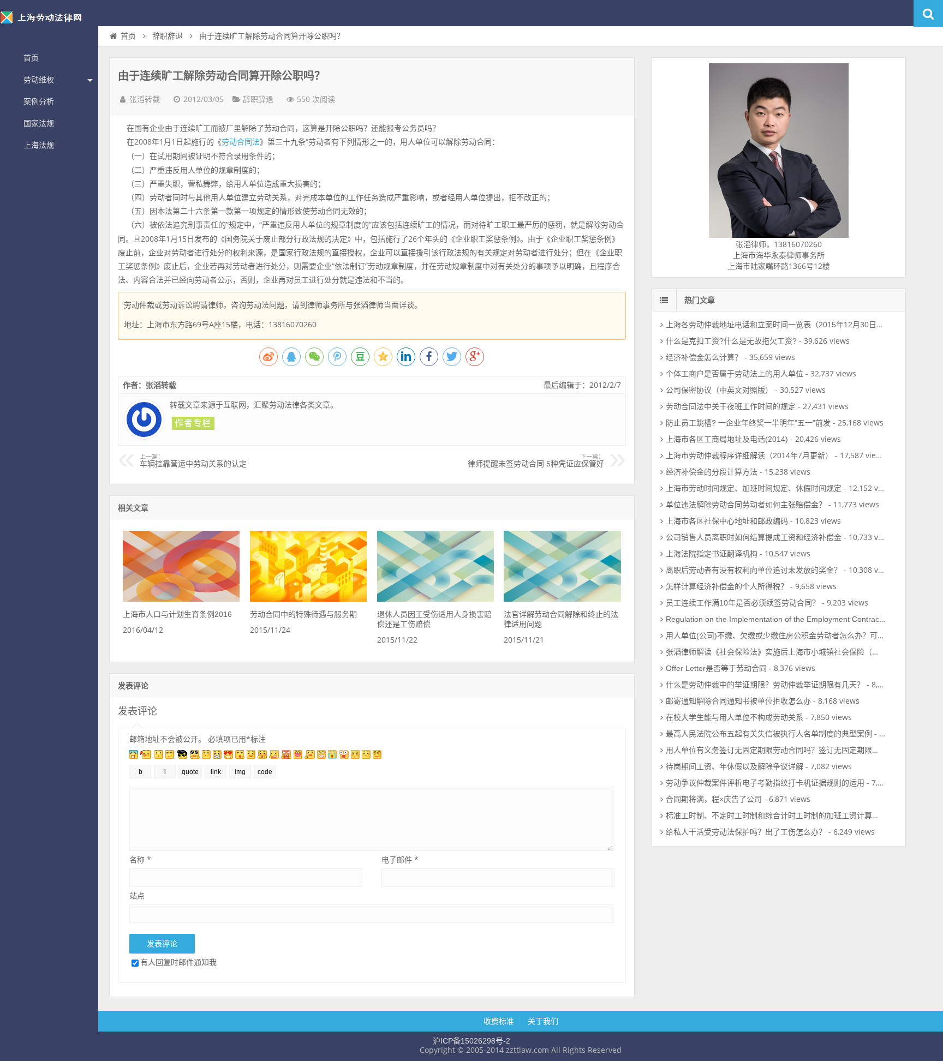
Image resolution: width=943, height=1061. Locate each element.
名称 (140, 859)
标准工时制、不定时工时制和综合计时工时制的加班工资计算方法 (776, 815)
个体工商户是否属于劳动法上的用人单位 (734, 373)
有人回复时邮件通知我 (178, 962)
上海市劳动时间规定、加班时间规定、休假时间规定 (753, 488)
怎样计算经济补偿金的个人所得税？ (727, 586)
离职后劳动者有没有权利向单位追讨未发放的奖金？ (753, 570)
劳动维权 (38, 79)
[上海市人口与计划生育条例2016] (181, 599)
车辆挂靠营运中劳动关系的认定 (193, 461)
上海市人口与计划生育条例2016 (177, 614)
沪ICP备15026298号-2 (471, 1040)
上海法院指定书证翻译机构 (711, 553)
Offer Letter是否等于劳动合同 (716, 668)
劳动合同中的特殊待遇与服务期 (303, 614)
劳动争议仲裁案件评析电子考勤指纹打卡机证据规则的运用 (765, 782)
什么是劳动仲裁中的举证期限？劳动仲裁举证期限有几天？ (765, 684)
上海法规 (38, 145)
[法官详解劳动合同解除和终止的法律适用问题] (562, 599)
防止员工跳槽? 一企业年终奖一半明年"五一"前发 (748, 422)
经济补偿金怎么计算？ (704, 357)
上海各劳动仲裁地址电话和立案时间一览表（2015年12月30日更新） (782, 324)
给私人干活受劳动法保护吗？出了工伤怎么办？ (746, 832)
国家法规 (38, 123)
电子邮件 (400, 859)
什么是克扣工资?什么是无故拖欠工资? (731, 341)
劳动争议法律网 (49, 24)
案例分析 (38, 101)
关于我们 (543, 1021)
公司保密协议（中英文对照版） (719, 390)
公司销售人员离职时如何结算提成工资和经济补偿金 (753, 537)
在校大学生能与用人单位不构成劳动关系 (734, 717)
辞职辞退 (167, 36)
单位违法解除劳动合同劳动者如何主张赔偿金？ (746, 504)
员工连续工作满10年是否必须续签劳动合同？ (743, 602)
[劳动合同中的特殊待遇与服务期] (308, 599)
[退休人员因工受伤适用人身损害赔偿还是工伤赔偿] (435, 599)
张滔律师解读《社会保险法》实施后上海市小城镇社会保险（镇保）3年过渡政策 (802, 652)
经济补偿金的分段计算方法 (711, 471)
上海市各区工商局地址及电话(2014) (727, 439)
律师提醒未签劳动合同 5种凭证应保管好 (536, 461)
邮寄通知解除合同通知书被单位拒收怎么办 (738, 701)
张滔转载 (144, 99)
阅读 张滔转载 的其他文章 (193, 423)
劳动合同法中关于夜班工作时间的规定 (731, 406)
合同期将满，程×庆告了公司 (714, 799)
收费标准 (499, 1021)
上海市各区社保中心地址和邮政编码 (727, 521)
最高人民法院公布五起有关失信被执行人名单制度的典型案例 (769, 733)
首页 (31, 57)
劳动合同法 (241, 141)
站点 (137, 895)
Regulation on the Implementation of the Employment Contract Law (782, 619)
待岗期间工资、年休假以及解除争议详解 (734, 766)
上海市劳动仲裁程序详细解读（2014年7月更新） (749, 455)
